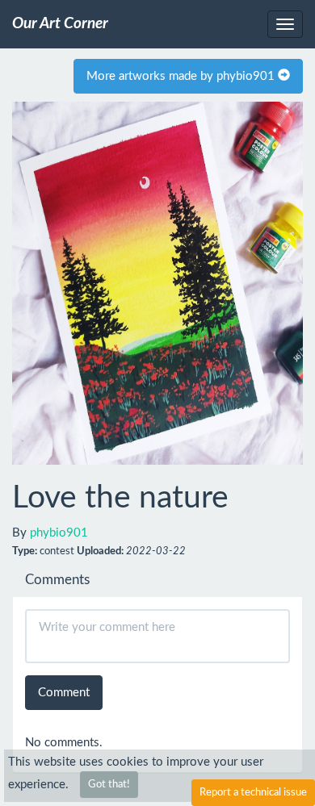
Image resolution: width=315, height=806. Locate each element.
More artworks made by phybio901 (182, 76)
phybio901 (59, 533)
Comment (64, 693)
